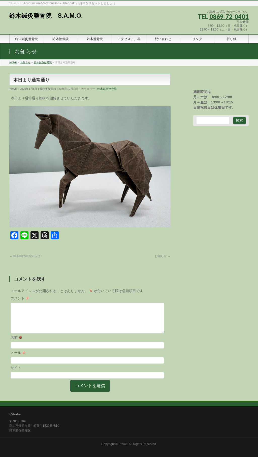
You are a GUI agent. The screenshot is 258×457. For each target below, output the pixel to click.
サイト (16, 368)
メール (18, 353)
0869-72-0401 (229, 16)
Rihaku (123, 444)
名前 (16, 337)
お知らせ (163, 256)
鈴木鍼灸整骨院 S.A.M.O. (46, 15)
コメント (20, 298)
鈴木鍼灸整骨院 (107, 88)
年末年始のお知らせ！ (26, 256)
